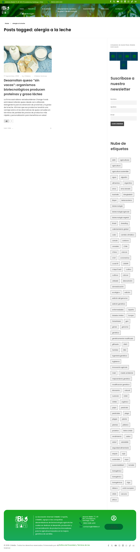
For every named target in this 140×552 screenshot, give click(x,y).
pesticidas (116, 413)
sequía (114, 454)
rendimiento (116, 436)
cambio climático (127, 235)
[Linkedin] (134, 56)
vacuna (124, 494)
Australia (115, 194)
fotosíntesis (116, 321)
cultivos (115, 275)
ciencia (124, 252)
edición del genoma (119, 298)
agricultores (124, 160)
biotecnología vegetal (120, 217)
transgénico (116, 477)
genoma (125, 327)
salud (114, 442)
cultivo (128, 269)
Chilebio (27, 76)
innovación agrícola (119, 367)
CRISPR (125, 264)
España (131, 310)
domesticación (118, 287)
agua (114, 177)
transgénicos (117, 482)
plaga (127, 413)
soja (123, 454)
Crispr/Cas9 (116, 269)
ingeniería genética (119, 356)
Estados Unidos (117, 315)
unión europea (128, 488)
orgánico (125, 402)
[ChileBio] (6, 10)
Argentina (128, 183)
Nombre (113, 99)
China (114, 252)
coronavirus (124, 258)
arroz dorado (125, 189)
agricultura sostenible (120, 171)
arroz (114, 189)
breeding (124, 223)
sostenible (116, 459)
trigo (128, 482)
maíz (114, 373)
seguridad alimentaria (120, 448)
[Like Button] (6, 121)
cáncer (125, 275)
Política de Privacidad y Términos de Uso (74, 545)
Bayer (114, 200)
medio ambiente (127, 373)
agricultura (116, 166)
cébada (115, 281)
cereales (115, 246)
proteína (115, 431)
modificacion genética (120, 384)
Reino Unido (127, 431)
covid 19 (115, 264)
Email (112, 115)
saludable (124, 442)
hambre (115, 350)
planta (124, 419)
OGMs (114, 402)
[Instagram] (120, 56)
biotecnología (117, 206)
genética (115, 333)
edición (127, 292)
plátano (125, 425)
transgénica (116, 471)
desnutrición (127, 281)
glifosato (115, 344)
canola (114, 240)
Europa (131, 315)
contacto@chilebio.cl (91, 527)
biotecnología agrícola (120, 212)
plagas (114, 419)
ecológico (116, 292)
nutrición (115, 396)
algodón (124, 177)
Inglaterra (115, 361)
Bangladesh (127, 194)
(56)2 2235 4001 (56, 2)
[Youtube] (127, 56)
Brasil (114, 223)
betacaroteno (126, 200)
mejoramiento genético (121, 379)
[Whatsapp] (123, 65)
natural (127, 390)
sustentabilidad (118, 465)
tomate (131, 465)
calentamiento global (120, 229)
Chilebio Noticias (40, 76)
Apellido (113, 107)
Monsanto (116, 390)
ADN (113, 160)
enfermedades (117, 310)
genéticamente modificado (122, 338)
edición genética (118, 304)
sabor (128, 436)
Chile (125, 246)
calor (114, 235)
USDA (114, 494)
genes (114, 327)
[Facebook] (113, 56)
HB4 (124, 350)
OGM (125, 396)
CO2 (114, 258)
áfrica (114, 500)
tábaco (115, 488)
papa (114, 407)
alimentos (116, 183)
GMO (125, 344)
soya (126, 459)
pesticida (124, 407)
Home (7, 23)
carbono (125, 240)
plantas (115, 425)
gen (127, 321)
